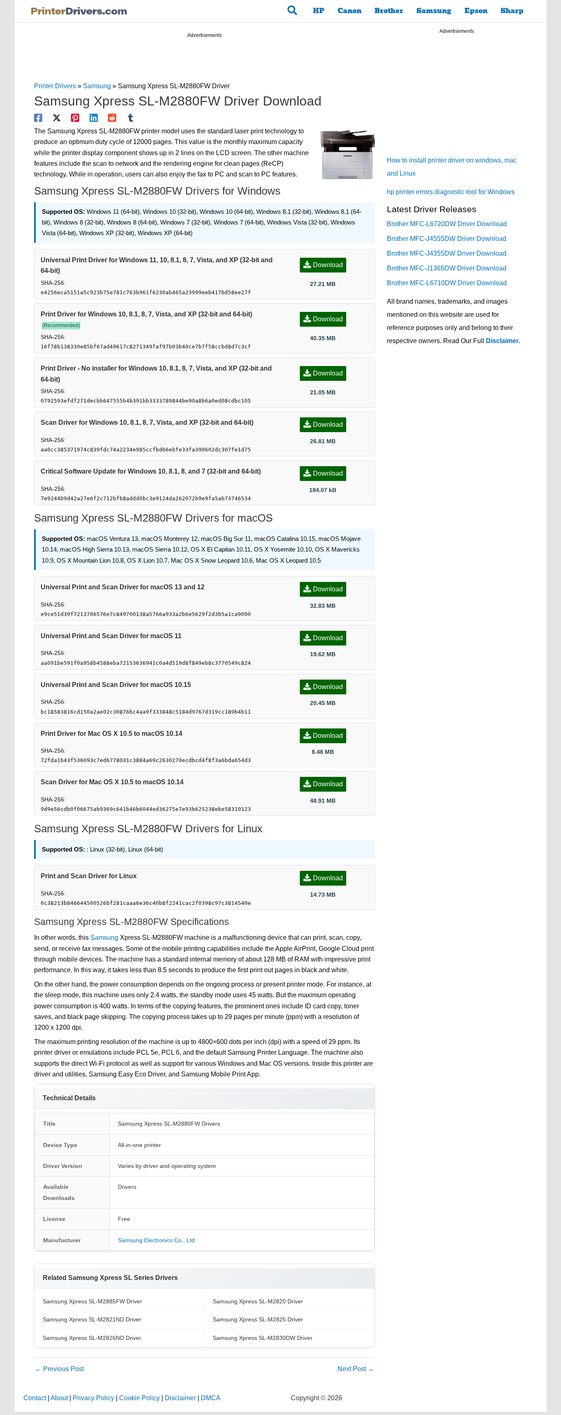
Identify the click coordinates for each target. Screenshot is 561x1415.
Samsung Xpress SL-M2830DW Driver (263, 1338)
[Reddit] (112, 118)
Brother (389, 11)
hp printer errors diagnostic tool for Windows (451, 191)
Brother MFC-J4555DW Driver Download (446, 238)
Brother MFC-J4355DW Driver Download (446, 253)
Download (328, 264)
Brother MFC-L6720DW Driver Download (447, 223)
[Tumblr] (130, 118)
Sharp (512, 11)
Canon (349, 11)
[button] (292, 11)
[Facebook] (38, 118)
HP (318, 11)
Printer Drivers (55, 85)
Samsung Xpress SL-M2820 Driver (258, 1301)
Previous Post (59, 1368)
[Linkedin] (94, 118)
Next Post (356, 1368)
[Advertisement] (204, 61)
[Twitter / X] (57, 118)
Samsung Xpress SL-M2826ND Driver (92, 1338)
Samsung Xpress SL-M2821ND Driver (92, 1319)
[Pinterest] (75, 118)
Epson (475, 11)
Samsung (433, 11)
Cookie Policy (139, 1397)
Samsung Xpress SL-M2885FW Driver (92, 1301)
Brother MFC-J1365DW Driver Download (446, 268)
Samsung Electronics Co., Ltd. (157, 1240)
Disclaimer (502, 340)
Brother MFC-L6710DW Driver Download (447, 282)
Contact (34, 1397)
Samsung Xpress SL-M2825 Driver (258, 1319)
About (59, 1397)
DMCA (211, 1397)
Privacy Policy (93, 1397)
